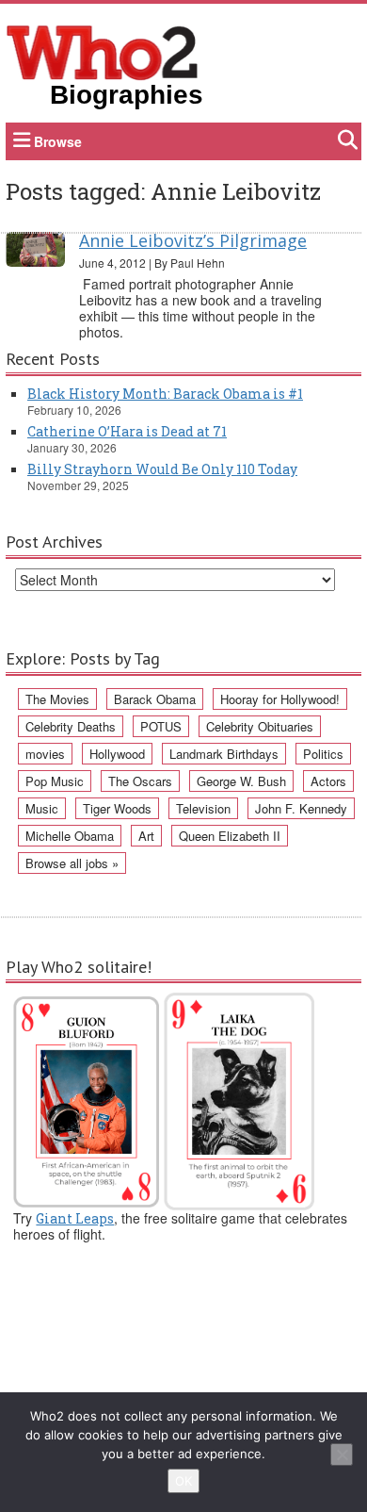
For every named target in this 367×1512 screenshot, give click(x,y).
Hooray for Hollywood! (280, 699)
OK (183, 1480)
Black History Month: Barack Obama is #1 (165, 394)
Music (41, 808)
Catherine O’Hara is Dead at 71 (127, 431)
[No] (341, 1454)
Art (146, 836)
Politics (323, 754)
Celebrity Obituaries (259, 726)
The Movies (57, 699)
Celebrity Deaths (70, 726)
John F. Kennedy (301, 808)
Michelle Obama (69, 836)
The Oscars (140, 781)
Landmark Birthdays (224, 754)
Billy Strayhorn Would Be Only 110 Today (162, 469)
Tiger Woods (117, 808)
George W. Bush (241, 781)
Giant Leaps (75, 1218)
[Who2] (102, 50)
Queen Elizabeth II (229, 836)
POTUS (161, 726)
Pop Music (54, 781)
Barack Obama (155, 699)
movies (45, 754)
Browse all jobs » (72, 863)
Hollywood (117, 754)
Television (203, 808)
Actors (328, 781)
